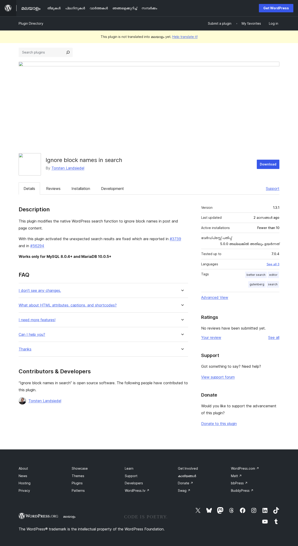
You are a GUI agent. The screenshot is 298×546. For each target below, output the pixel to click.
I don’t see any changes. (40, 290)
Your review (211, 337)
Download (268, 164)
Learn (129, 468)
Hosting (24, 483)
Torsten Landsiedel (67, 168)
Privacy (24, 490)
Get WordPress (276, 8)
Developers (134, 483)
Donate (185, 483)
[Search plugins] (68, 52)
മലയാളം (69, 516)
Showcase (80, 468)
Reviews (53, 188)
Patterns (78, 490)
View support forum (218, 377)
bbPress (239, 483)
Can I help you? (32, 334)
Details (29, 188)
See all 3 (273, 264)
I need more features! (37, 320)
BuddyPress (242, 490)
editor (273, 274)
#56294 (37, 245)
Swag (184, 490)
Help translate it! (185, 37)
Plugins (77, 483)
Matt (236, 476)
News (23, 476)
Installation (80, 188)
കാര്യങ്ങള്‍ (187, 476)
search (273, 284)
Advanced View (214, 297)
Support (272, 188)
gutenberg (257, 284)
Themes (78, 476)
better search (256, 274)
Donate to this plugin (219, 423)
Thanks (25, 349)
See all (273, 337)
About (23, 468)
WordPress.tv (137, 490)
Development (112, 188)
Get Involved (188, 468)
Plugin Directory (31, 23)
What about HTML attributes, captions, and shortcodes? (68, 305)
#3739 (175, 238)
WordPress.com (245, 468)
